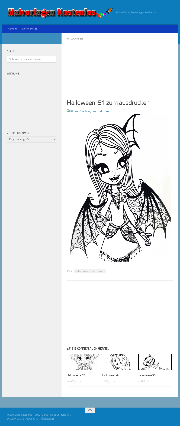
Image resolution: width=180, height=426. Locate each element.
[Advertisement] (120, 68)
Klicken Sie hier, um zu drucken (90, 111)
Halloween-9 (110, 375)
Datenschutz (29, 29)
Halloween (75, 38)
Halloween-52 (76, 375)
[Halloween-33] (155, 362)
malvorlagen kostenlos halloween (90, 271)
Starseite (12, 29)
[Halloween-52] (84, 362)
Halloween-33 (146, 375)
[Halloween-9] (119, 362)
